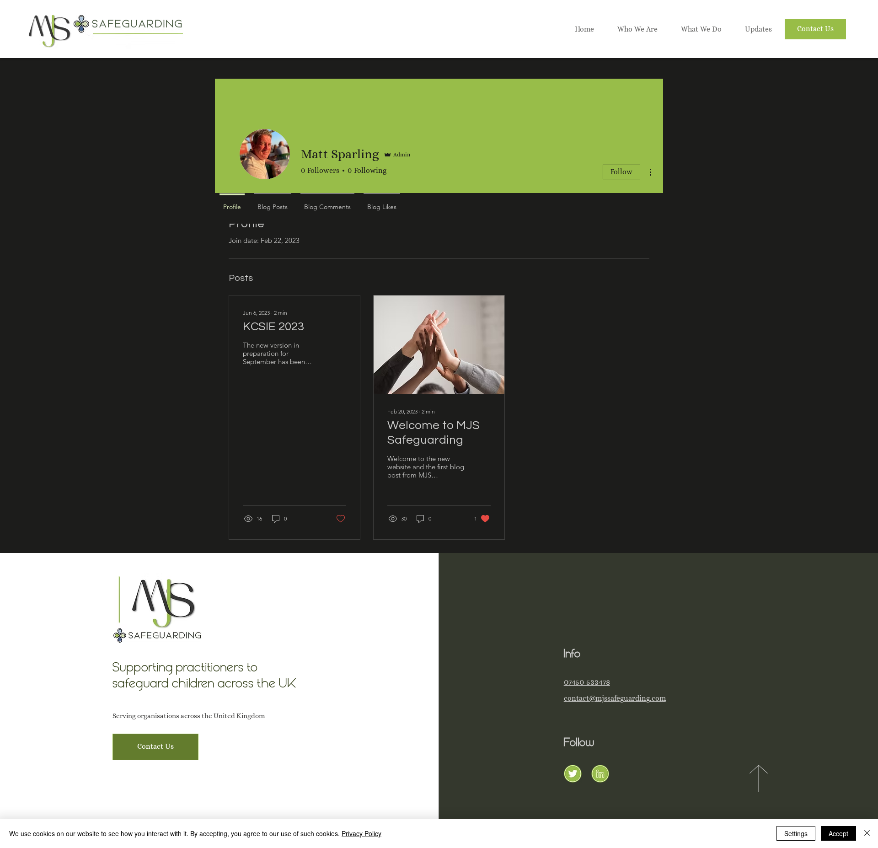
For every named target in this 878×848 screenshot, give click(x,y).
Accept (838, 833)
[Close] (867, 833)
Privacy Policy (361, 833)
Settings (796, 833)
